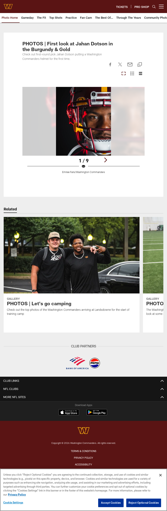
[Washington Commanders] (83, 431)
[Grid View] (132, 73)
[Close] (160, 475)
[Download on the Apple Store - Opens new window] (69, 412)
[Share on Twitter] (120, 66)
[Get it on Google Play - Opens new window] (97, 414)
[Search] (154, 6)
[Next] (105, 160)
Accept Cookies (111, 502)
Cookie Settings (13, 502)
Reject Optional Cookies (144, 502)
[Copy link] (139, 64)
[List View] (140, 73)
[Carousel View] (124, 73)
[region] (83, 490)
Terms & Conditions (83, 451)
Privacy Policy (83, 457)
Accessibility (83, 464)
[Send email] (130, 66)
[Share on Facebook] (110, 66)
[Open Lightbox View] (83, 132)
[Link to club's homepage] (8, 5)
